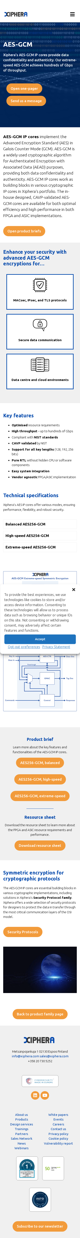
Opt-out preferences (24, 647)
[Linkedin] (35, 1095)
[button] (73, 589)
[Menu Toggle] (72, 14)
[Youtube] (45, 1095)
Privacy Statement (56, 647)
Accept (40, 639)
